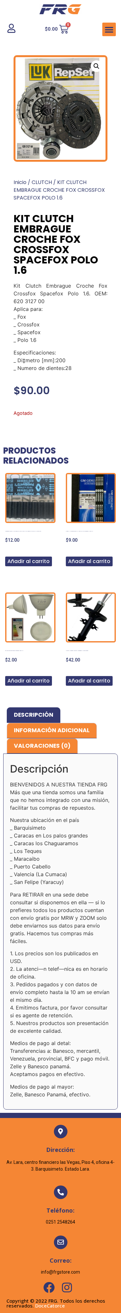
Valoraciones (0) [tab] (42, 746)
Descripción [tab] (33, 715)
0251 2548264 (60, 1222)
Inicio (20, 182)
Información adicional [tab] (52, 730)
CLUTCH (42, 182)
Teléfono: (60, 1210)
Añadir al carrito (28, 561)
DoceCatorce (50, 1305)
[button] (109, 29)
